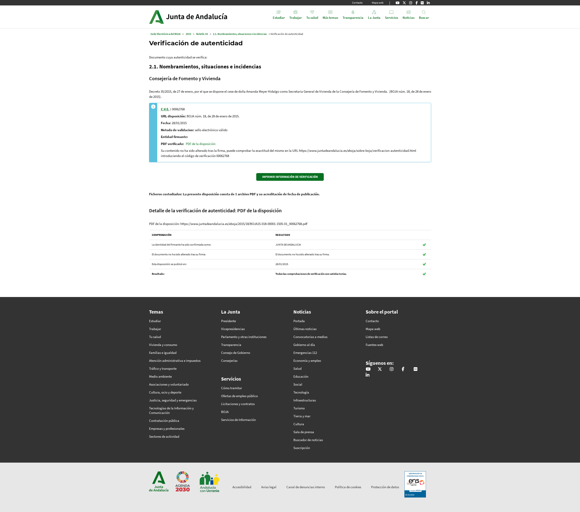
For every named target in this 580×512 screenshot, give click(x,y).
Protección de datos (385, 487)
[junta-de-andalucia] (428, 2)
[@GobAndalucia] (397, 2)
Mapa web (378, 2)
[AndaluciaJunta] (417, 2)
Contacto (357, 2)
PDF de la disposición (200, 144)
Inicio (201, 16)
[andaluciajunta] (404, 2)
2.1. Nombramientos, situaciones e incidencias (240, 34)
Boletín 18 (202, 34)
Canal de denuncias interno (305, 487)
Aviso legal (268, 487)
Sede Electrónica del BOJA (165, 34)
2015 (188, 34)
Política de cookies (348, 487)
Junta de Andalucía (156, 16)
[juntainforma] (422, 2)
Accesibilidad (241, 487)
